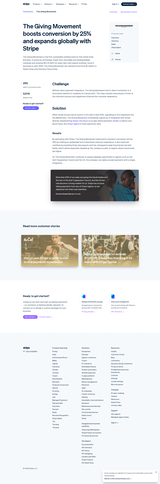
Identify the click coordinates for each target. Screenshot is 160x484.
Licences (114, 375)
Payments (56, 406)
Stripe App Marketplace (91, 430)
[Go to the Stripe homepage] (25, 348)
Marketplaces (87, 379)
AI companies (87, 391)
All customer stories (129, 12)
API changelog (87, 453)
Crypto (55, 376)
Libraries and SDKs (89, 457)
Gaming (85, 397)
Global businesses (89, 373)
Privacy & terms (117, 367)
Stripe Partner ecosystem (91, 433)
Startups (85, 354)
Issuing (55, 394)
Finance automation (89, 370)
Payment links (57, 403)
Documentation (87, 444)
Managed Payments (59, 400)
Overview (113, 12)
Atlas (54, 354)
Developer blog (87, 463)
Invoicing (55, 391)
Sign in (114, 4)
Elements (56, 382)
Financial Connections (60, 385)
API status (85, 450)
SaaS (84, 388)
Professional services (90, 412)
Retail (84, 418)
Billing (54, 360)
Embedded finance (89, 367)
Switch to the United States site (117, 478)
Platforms (85, 385)
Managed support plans (120, 417)
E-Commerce (87, 363)
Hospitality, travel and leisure (92, 400)
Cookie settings (117, 381)
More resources (117, 384)
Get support (115, 414)
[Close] (155, 472)
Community (115, 360)
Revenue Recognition (60, 415)
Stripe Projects (87, 460)
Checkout (56, 367)
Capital (55, 363)
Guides (113, 351)
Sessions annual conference (121, 363)
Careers (114, 396)
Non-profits (86, 409)
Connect (55, 373)
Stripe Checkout (80, 120)
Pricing (84, 4)
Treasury (55, 427)
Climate (55, 370)
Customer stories (117, 354)
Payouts (55, 409)
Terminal (55, 424)
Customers (28, 11)
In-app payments (88, 376)
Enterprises (86, 351)
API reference (116, 311)
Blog (113, 357)
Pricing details (87, 311)
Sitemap (114, 378)
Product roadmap (117, 393)
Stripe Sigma (73, 124)
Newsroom (115, 399)
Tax (53, 421)
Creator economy (88, 394)
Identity (55, 388)
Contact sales (128, 4)
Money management (89, 382)
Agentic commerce (89, 357)
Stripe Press (115, 402)
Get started (29, 317)
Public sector (87, 415)
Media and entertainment (91, 406)
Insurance (85, 403)
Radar (116, 120)
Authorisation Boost (59, 357)
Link (53, 397)
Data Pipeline (57, 379)
